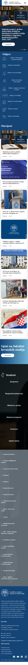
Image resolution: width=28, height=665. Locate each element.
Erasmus (14, 429)
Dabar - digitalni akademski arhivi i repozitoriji (9, 577)
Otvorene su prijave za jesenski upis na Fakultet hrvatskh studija (12, 273)
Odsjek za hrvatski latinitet (15, 101)
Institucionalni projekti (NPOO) (8, 501)
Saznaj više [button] (8, 44)
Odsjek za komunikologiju (14, 72)
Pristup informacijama (6, 651)
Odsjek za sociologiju (15, 95)
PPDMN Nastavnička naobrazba (8, 524)
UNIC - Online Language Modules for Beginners (9, 532)
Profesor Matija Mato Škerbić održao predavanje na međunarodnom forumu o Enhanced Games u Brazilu (13, 303)
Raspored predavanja (14, 394)
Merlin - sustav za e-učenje (8, 509)
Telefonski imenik (5, 647)
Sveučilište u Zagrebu (9, 540)
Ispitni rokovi (14, 441)
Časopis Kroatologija (9, 570)
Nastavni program (14, 417)
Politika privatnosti (5, 649)
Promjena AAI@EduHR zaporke (8, 461)
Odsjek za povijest (13, 108)
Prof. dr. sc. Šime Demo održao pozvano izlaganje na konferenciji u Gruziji (13, 213)
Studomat (14, 382)
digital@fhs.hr (19, 640)
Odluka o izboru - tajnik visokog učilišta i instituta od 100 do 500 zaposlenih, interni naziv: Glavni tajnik (13, 243)
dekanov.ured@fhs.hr (10, 637)
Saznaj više (5, 156)
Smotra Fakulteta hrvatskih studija (7, 555)
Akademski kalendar (9, 454)
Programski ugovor (8, 494)
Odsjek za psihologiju (13, 116)
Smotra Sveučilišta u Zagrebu (8, 547)
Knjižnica (5, 481)
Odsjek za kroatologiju (14, 65)
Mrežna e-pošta (14, 405)
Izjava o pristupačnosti (6, 653)
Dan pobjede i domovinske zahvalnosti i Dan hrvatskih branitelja (13, 332)
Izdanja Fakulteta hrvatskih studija (7, 563)
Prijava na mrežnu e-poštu (10, 469)
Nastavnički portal (8, 488)
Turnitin (5, 517)
